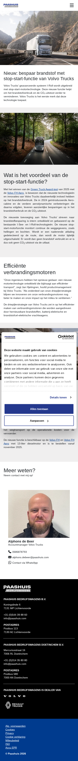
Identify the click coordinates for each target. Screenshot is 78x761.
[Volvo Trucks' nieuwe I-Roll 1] (39, 139)
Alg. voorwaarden (15, 726)
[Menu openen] (71, 5)
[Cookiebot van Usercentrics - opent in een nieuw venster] (58, 337)
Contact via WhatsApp (25, 562)
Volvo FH (54, 439)
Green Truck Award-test (44, 189)
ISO (7, 744)
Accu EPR (11, 747)
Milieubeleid (12, 740)
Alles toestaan (39, 408)
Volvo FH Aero (15, 192)
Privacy (9, 733)
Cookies (10, 729)
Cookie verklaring (15, 737)
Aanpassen (37, 420)
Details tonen (58, 397)
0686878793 (19, 551)
